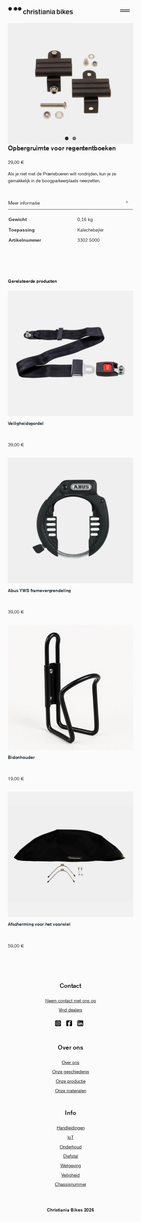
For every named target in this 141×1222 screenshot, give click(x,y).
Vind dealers (70, 1009)
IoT (71, 1137)
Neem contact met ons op (70, 1000)
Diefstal (70, 1156)
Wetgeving (70, 1165)
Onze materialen (70, 1090)
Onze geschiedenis (70, 1071)
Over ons (70, 1062)
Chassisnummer (70, 1184)
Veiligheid (70, 1175)
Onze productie (71, 1081)
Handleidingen (71, 1127)
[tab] (70, 203)
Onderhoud (71, 1146)
